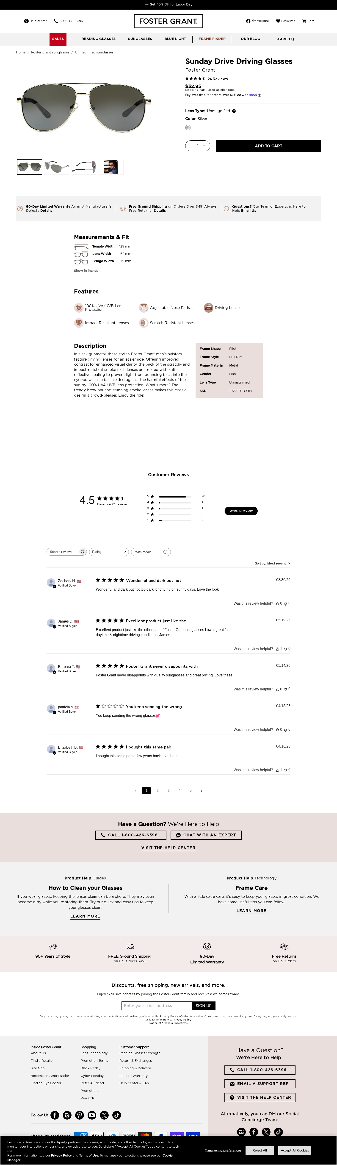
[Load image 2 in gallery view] (56, 167)
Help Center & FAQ (134, 1083)
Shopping (88, 1047)
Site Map (37, 1068)
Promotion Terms (94, 1060)
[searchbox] (62, 551)
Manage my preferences (223, 1150)
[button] (99, 39)
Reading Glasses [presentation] (99, 39)
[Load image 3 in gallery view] (84, 167)
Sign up (204, 1006)
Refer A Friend (92, 1083)
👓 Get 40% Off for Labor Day (168, 4)
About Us (38, 1053)
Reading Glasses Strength (139, 1053)
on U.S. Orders (284, 961)
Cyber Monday (92, 1076)
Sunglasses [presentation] (140, 39)
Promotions (90, 1091)
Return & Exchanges (135, 1060)
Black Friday (90, 1068)
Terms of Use (88, 1155)
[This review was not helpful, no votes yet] (285, 603)
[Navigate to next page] (201, 790)
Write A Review (241, 511)
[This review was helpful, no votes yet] (277, 603)
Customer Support (134, 1047)
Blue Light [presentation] (175, 39)
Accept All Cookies (295, 1150)
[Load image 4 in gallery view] (111, 167)
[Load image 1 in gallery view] (29, 167)
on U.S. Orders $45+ (130, 961)
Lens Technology (94, 1053)
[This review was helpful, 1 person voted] (277, 649)
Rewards (87, 1098)
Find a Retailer (42, 1060)
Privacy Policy (61, 1155)
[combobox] (109, 552)
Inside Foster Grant (46, 1047)
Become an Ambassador (50, 1076)
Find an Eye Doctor (46, 1083)
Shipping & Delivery (135, 1068)
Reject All (260, 1150)
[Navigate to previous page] (135, 790)
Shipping (192, 90)
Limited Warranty (133, 1076)
